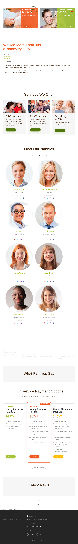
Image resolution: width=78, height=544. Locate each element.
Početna (28, 11)
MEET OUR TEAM (10, 76)
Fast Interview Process (27, 348)
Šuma (33, 6)
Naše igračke (36, 3)
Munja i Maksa (35, 11)
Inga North (49, 314)
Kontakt (67, 11)
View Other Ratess (39, 467)
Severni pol (34, 8)
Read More (11, 130)
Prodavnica (44, 11)
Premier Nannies (9, 347)
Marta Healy (48, 273)
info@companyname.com (35, 526)
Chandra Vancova (49, 189)
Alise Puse (19, 189)
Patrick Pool (49, 231)
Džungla (33, 9)
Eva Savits (19, 231)
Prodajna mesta (59, 11)
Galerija (51, 11)
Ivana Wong (19, 273)
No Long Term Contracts (45, 348)
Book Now (10, 456)
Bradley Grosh (19, 315)
